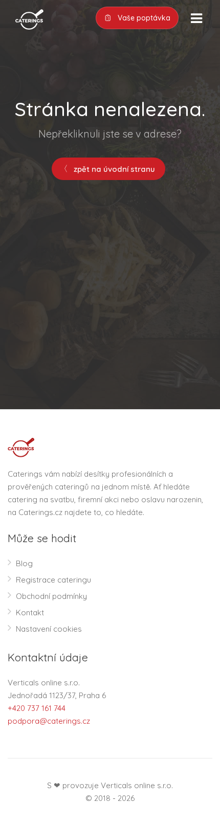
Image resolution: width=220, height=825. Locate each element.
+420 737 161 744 (36, 708)
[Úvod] (25, 18)
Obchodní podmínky (51, 596)
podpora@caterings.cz (49, 721)
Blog (24, 563)
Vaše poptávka (143, 18)
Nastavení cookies (49, 629)
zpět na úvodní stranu (113, 169)
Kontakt (30, 612)
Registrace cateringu (53, 580)
